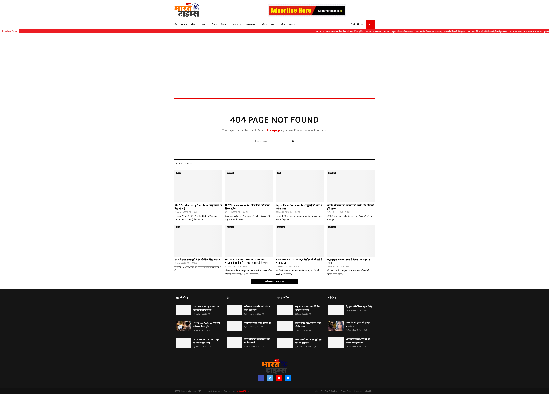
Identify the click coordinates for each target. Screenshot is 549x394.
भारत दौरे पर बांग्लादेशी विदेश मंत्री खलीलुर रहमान (197, 259)
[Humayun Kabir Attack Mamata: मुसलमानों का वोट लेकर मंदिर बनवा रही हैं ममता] (249, 241)
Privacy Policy (346, 391)
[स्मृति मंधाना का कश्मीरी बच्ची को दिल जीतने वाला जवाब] (234, 310)
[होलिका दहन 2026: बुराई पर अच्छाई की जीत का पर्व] (285, 326)
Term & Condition (331, 391)
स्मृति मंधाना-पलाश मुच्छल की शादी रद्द (257, 323)
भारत (183, 24)
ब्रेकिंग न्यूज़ (230, 173)
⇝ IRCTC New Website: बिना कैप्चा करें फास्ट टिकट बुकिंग (317, 31)
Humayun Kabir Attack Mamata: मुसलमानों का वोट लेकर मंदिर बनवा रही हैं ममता (246, 261)
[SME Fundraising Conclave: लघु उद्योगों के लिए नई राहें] (198, 186)
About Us (368, 391)
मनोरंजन (236, 24)
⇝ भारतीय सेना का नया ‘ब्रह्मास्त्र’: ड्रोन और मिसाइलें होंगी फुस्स (418, 31)
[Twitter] (355, 24)
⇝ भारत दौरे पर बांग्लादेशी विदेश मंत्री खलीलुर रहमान (464, 31)
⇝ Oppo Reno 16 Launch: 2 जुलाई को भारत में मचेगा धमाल (367, 31)
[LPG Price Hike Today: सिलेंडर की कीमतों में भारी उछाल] (300, 241)
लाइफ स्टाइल (250, 24)
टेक (213, 24)
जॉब (263, 24)
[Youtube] (359, 24)
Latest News (183, 163)
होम (175, 24)
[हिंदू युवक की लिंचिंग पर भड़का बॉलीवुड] (336, 310)
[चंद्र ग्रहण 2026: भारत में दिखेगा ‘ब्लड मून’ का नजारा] (351, 241)
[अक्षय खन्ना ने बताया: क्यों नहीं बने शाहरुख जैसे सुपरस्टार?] (336, 342)
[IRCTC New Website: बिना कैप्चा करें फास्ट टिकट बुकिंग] (249, 186)
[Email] (363, 24)
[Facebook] (351, 24)
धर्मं (282, 24)
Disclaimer (358, 391)
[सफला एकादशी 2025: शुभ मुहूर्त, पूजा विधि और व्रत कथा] (285, 343)
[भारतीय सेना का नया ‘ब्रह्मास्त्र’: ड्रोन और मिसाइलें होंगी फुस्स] (351, 186)
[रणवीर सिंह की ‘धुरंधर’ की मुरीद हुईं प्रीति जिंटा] (336, 326)
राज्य (203, 24)
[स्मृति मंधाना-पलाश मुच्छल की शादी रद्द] (234, 326)
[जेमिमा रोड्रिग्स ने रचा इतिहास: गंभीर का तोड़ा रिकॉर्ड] (234, 342)
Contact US (317, 391)
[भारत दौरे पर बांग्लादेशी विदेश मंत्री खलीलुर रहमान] (198, 241)
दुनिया (193, 24)
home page (273, 130)
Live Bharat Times (242, 391)
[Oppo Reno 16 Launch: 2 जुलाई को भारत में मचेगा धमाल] (300, 186)
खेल (272, 24)
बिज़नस (223, 24)
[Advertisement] (274, 60)
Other (179, 173)
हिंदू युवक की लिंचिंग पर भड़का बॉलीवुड (359, 306)
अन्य (291, 24)
